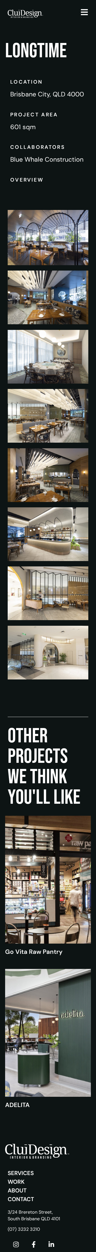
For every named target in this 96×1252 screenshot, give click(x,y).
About (17, 1190)
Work (16, 1182)
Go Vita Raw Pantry (33, 952)
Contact (21, 1199)
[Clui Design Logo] (25, 14)
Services (21, 1173)
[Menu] (84, 12)
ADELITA (17, 1105)
